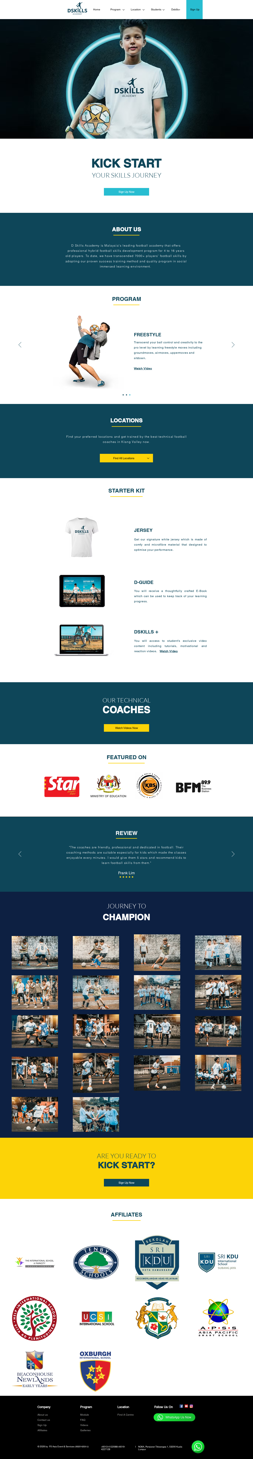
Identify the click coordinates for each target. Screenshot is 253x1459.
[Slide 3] (124, 882)
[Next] (233, 345)
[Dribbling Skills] (123, 394)
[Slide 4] (128, 882)
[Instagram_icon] (191, 1406)
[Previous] (20, 345)
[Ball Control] (126, 394)
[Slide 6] (134, 882)
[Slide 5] (131, 882)
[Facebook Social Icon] (181, 1406)
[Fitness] (129, 394)
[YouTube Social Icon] (186, 1406)
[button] (143, 370)
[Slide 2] (121, 882)
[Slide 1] (118, 882)
